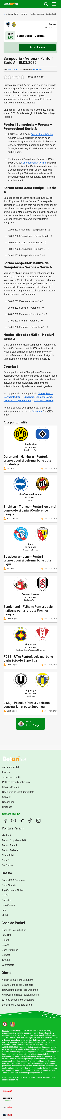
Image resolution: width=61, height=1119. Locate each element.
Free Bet (6, 935)
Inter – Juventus (25, 397)
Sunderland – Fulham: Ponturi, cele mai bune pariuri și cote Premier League (28, 610)
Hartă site (7, 807)
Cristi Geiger (12, 69)
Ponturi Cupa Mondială (14, 840)
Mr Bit (5, 915)
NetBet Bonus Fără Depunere (17, 980)
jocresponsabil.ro (35, 1073)
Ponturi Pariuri (9, 845)
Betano (5, 945)
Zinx (4, 910)
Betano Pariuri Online (42, 134)
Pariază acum (37, 47)
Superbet (6, 900)
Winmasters (8, 965)
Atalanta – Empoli (43, 400)
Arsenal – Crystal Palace (17, 400)
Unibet (5, 940)
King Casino (8, 905)
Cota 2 (5, 860)
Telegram (37, 411)
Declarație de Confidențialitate (18, 792)
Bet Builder (7, 865)
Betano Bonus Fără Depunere (17, 985)
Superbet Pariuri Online (33, 162)
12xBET (6, 960)
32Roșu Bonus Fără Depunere (18, 1000)
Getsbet (6, 955)
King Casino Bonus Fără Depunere (20, 995)
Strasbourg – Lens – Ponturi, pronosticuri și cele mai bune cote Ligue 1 (27, 560)
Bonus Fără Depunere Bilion (17, 1005)
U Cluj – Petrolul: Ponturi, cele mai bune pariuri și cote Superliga (27, 704)
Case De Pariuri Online (14, 930)
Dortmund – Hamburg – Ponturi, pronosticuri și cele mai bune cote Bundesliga (27, 460)
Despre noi (8, 802)
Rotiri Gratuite (9, 885)
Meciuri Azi (7, 835)
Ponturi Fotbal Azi (11, 850)
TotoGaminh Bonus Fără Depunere (20, 990)
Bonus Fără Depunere (13, 880)
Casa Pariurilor (10, 950)
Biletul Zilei (8, 855)
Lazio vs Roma (44, 397)
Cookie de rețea (10, 787)
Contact (6, 797)
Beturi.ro (5, 1031)
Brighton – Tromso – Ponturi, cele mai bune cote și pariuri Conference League (30, 510)
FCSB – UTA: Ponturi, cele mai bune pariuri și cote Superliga (28, 658)
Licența (6, 772)
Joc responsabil (10, 767)
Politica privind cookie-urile (16, 782)
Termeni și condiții (11, 777)
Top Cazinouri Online (13, 890)
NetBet (5, 895)
